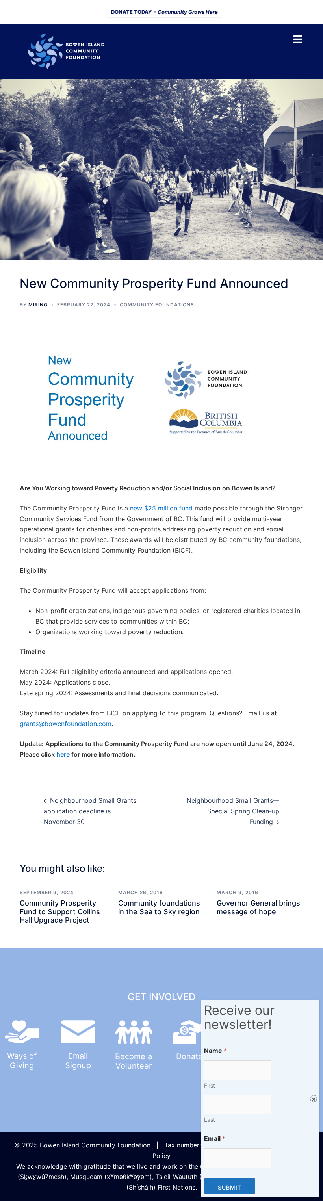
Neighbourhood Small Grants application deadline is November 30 (90, 811)
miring (38, 305)
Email (214, 1138)
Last (209, 1119)
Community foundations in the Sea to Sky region (159, 907)
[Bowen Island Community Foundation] (69, 50)
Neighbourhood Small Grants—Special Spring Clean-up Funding (233, 811)
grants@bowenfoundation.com (65, 724)
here (63, 754)
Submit (229, 1187)
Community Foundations (157, 305)
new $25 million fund (161, 508)
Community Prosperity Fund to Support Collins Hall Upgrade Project (60, 911)
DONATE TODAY (164, 12)
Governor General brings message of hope (258, 907)
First (209, 1085)
